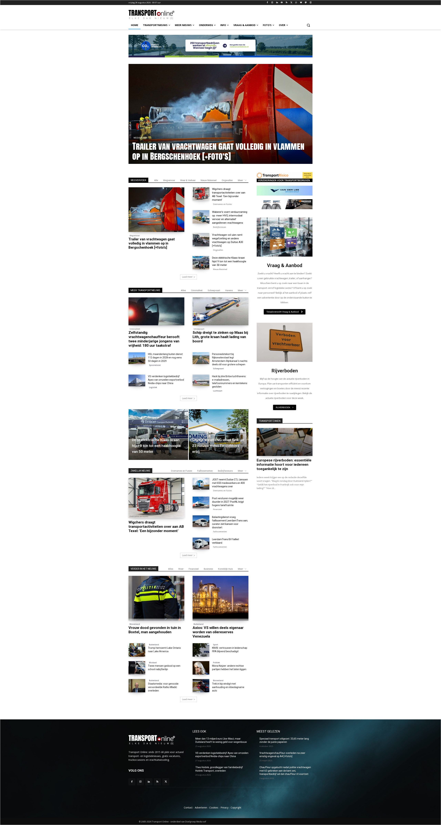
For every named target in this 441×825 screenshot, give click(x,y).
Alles (183, 290)
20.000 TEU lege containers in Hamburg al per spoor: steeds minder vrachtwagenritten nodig (226, 151)
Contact (188, 807)
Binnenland (135, 624)
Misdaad (153, 662)
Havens (229, 290)
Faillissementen (205, 471)
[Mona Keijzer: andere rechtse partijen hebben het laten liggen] (201, 668)
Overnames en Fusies (222, 204)
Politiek (216, 662)
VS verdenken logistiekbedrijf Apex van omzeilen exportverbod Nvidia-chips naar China (166, 380)
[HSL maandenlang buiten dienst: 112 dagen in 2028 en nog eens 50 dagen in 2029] (137, 358)
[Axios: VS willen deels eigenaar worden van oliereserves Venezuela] (220, 598)
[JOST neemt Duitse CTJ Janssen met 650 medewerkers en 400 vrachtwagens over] (201, 484)
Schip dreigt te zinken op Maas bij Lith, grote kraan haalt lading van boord (220, 336)
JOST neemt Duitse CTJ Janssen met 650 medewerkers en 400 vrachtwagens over (230, 483)
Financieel (217, 509)
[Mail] (282, 3)
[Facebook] (267, 3)
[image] (284, 237)
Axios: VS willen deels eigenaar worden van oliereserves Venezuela (218, 632)
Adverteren (201, 807)
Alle (156, 180)
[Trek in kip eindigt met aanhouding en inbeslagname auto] (201, 685)
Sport (215, 644)
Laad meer (187, 276)
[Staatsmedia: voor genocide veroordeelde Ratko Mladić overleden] (137, 685)
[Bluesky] (301, 3)
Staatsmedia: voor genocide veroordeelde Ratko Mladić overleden (163, 687)
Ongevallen (227, 180)
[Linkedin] (277, 3)
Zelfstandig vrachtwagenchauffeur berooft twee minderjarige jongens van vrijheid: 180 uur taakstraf (154, 339)
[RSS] (287, 3)
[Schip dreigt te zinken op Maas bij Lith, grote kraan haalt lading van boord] (220, 311)
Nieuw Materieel (209, 180)
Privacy (224, 807)
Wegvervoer (147, 138)
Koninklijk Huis (225, 569)
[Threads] (310, 3)
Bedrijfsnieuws (219, 227)
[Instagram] (272, 3)
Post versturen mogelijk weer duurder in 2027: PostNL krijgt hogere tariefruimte (228, 502)
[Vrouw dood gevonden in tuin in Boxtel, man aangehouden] (156, 598)
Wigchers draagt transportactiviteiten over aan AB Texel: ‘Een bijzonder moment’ (156, 526)
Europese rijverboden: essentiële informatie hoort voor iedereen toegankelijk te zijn (284, 464)
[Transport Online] (156, 14)
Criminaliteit (197, 290)
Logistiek (153, 387)
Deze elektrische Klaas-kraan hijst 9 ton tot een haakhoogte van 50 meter (229, 261)
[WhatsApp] (296, 3)
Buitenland (198, 624)
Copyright (236, 807)
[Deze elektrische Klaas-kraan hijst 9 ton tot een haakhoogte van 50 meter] (201, 262)
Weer (180, 569)
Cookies (213, 807)
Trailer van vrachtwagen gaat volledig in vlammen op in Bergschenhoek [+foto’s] (152, 243)
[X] (291, 3)
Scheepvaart (214, 290)
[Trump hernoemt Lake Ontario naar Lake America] (137, 650)
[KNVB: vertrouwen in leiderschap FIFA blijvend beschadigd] (201, 650)
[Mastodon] (306, 3)
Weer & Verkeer (188, 180)
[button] (308, 25)
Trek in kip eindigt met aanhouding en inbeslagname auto (228, 687)
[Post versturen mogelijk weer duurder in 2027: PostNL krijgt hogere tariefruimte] (201, 502)
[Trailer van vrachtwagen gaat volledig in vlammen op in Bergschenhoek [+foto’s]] (156, 209)
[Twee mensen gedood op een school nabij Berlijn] (137, 668)
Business (208, 569)
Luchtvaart (217, 391)
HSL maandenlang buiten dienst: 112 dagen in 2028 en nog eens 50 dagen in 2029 (165, 357)
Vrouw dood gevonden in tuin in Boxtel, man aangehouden (155, 630)
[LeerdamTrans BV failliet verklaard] (201, 543)
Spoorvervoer (155, 365)
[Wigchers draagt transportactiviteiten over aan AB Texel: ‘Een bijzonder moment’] (201, 194)
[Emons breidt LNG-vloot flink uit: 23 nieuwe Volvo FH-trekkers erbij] (218, 434)
